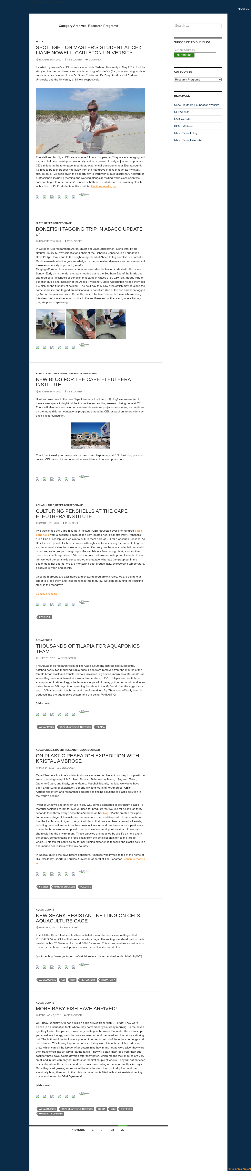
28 (112, 1129)
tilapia (100, 727)
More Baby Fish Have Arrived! (76, 1008)
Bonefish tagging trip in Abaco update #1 (89, 231)
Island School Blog (185, 133)
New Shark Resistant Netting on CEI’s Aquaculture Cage (88, 918)
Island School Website (188, 140)
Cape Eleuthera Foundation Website (196, 104)
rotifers (126, 1109)
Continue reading (103, 186)
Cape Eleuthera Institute (75, 727)
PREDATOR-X (108, 980)
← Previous (76, 1129)
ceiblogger (75, 59)
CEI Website (181, 111)
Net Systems (88, 980)
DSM (72, 980)
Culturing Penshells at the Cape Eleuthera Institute (82, 513)
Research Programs (83, 373)
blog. (106, 812)
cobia (101, 1109)
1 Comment (96, 59)
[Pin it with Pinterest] (68, 198)
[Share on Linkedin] (75, 198)
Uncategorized (90, 750)
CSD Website (182, 119)
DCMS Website (183, 126)
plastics (85, 887)
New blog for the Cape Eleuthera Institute (83, 382)
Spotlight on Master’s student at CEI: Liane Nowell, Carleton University (88, 50)
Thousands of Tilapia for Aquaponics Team (88, 648)
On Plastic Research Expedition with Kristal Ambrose (87, 758)
